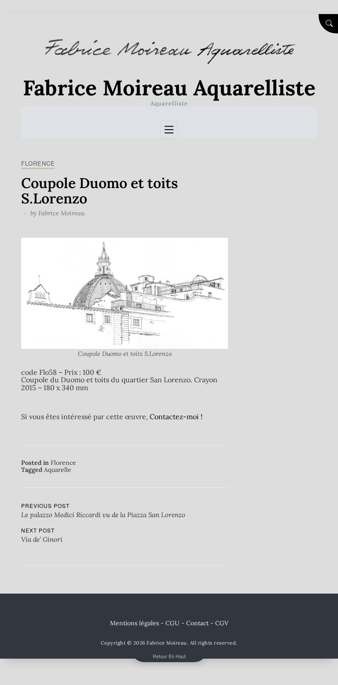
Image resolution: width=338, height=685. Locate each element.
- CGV (219, 623)
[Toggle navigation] (169, 129)
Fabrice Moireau (61, 213)
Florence (38, 163)
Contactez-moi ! (176, 416)
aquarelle (57, 470)
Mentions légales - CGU (145, 623)
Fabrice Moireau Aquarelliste (169, 87)
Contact (197, 623)
